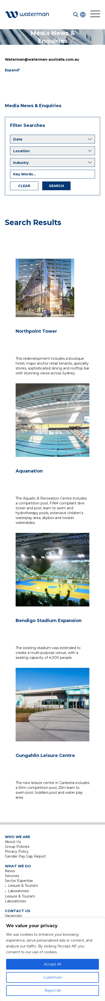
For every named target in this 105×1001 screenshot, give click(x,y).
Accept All (52, 964)
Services (12, 876)
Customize (52, 977)
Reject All (52, 990)
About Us (13, 842)
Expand (12, 70)
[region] (52, 959)
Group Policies (17, 846)
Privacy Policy (17, 851)
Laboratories (18, 891)
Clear (24, 186)
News (10, 871)
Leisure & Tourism (23, 885)
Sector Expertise (19, 880)
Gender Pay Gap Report (25, 856)
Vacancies (13, 916)
